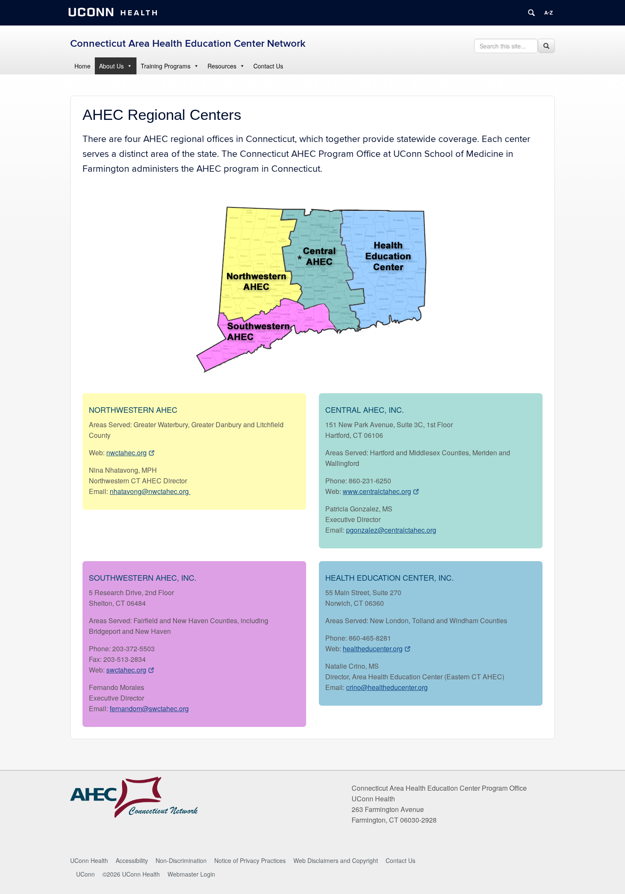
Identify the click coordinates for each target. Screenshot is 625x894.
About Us (111, 66)
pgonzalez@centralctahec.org (391, 530)
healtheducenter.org (373, 648)
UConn (85, 874)
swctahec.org (126, 670)
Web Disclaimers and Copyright (335, 860)
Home (82, 66)
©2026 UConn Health (131, 874)
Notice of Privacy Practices (250, 860)
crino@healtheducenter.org (387, 687)
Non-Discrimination (181, 860)
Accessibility (132, 860)
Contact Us (268, 66)
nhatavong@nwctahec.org (150, 491)
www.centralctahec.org (377, 491)
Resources (221, 66)
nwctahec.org (126, 452)
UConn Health (89, 860)
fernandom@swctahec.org (149, 708)
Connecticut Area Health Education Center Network (188, 43)
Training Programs (165, 66)
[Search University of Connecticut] (531, 13)
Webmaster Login (191, 874)
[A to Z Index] (548, 13)
